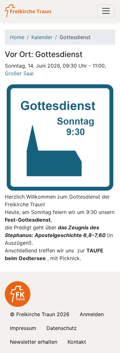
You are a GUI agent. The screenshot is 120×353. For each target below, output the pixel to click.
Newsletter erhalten (33, 342)
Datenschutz (61, 328)
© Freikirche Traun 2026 (39, 314)
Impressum (23, 328)
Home (17, 37)
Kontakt (77, 342)
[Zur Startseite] (28, 11)
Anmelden (92, 314)
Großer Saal (19, 73)
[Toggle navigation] (106, 10)
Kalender (41, 37)
